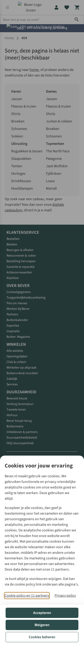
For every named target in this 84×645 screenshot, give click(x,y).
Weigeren (42, 625)
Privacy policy (65, 595)
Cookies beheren (42, 637)
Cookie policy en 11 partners (27, 595)
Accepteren (42, 612)
